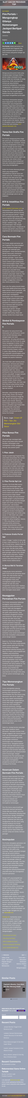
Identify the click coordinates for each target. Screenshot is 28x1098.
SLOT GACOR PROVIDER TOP (10, 947)
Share (20, 43)
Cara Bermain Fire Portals (9, 935)
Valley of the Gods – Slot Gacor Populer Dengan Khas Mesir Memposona (7, 960)
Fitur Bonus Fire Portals (9, 938)
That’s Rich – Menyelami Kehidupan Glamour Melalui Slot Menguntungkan (21, 961)
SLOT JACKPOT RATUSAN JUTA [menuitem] (12, 208)
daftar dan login (15, 1080)
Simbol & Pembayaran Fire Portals (11, 944)
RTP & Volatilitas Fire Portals (10, 941)
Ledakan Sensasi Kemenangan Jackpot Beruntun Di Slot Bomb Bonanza (13, 1035)
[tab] (12, 999)
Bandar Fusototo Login (8, 1074)
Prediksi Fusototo (7, 1076)
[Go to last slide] (4, 989)
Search (4, 1014)
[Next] (24, 989)
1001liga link (6, 917)
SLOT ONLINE (5, 11)
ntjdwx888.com (8, 912)
